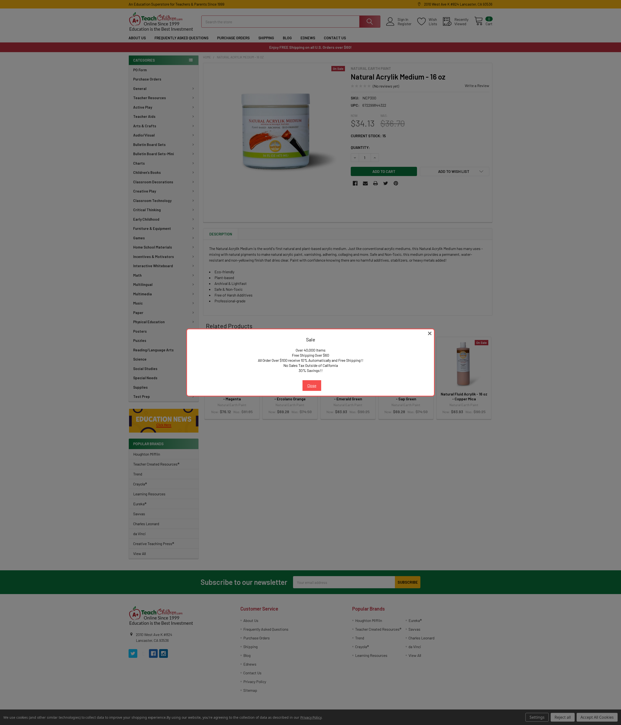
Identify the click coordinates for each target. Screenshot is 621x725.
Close (311, 385)
